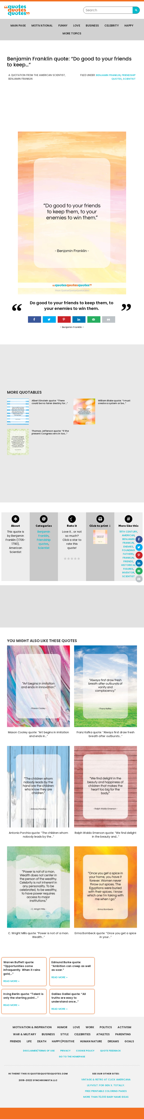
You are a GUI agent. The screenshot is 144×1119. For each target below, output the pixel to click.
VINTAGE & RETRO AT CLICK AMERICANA (106, 1079)
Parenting (123, 1034)
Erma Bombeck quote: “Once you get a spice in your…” (105, 935)
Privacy (65, 1050)
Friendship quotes (44, 542)
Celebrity (111, 25)
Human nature (91, 1041)
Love (76, 25)
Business (92, 25)
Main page (18, 25)
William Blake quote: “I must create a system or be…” (114, 402)
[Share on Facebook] (34, 319)
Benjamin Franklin (108, 75)
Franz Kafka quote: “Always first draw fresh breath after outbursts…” (106, 734)
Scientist (129, 79)
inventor (128, 572)
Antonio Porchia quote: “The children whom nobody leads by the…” (38, 835)
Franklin (128, 557)
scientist (128, 576)
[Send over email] (93, 319)
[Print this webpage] (108, 319)
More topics (72, 33)
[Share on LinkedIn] (79, 319)
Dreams (113, 1041)
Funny (63, 25)
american (128, 535)
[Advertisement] (72, 107)
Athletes (103, 1034)
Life (29, 1041)
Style (64, 1034)
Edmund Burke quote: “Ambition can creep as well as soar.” (71, 966)
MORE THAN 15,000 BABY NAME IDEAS (106, 1097)
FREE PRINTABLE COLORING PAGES (106, 1091)
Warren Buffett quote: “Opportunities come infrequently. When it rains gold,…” (21, 968)
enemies (128, 546)
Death (41, 1041)
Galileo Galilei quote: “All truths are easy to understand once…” (68, 998)
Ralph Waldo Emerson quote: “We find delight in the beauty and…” (105, 835)
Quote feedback (110, 1050)
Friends (15, 1041)
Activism (124, 1027)
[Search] (136, 10)
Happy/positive (63, 1041)
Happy (128, 25)
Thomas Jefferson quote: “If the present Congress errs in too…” (50, 432)
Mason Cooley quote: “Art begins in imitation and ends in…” (38, 734)
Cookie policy (85, 1050)
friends (128, 561)
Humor (62, 1027)
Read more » (11, 981)
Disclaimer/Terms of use (39, 1050)
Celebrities (82, 1034)
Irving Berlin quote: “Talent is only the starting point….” (23, 996)
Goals (129, 1041)
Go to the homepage (72, 1056)
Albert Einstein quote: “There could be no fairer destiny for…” (50, 402)
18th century (128, 531)
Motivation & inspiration (32, 1027)
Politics (106, 1027)
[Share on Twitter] (49, 319)
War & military (24, 1034)
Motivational (42, 25)
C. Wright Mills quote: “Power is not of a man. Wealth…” (38, 935)
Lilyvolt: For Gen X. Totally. (106, 1085)
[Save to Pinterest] (64, 319)
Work (90, 1027)
